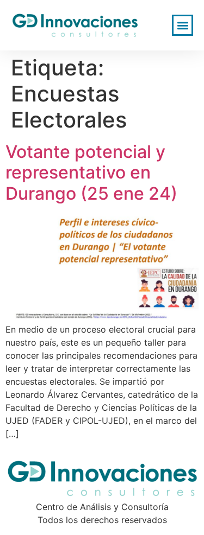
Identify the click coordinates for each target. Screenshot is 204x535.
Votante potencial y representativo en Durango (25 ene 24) (91, 172)
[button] (182, 25)
